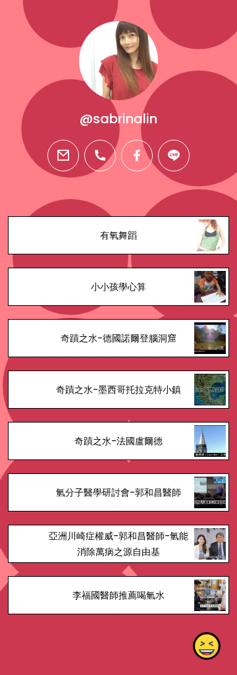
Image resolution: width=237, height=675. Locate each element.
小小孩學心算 (118, 286)
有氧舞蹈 (118, 235)
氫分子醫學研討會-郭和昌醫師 (118, 492)
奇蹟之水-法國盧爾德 (118, 441)
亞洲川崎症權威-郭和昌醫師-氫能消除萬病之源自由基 (118, 543)
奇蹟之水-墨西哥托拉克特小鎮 (118, 389)
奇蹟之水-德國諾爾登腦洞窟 (118, 338)
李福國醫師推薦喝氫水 (118, 595)
